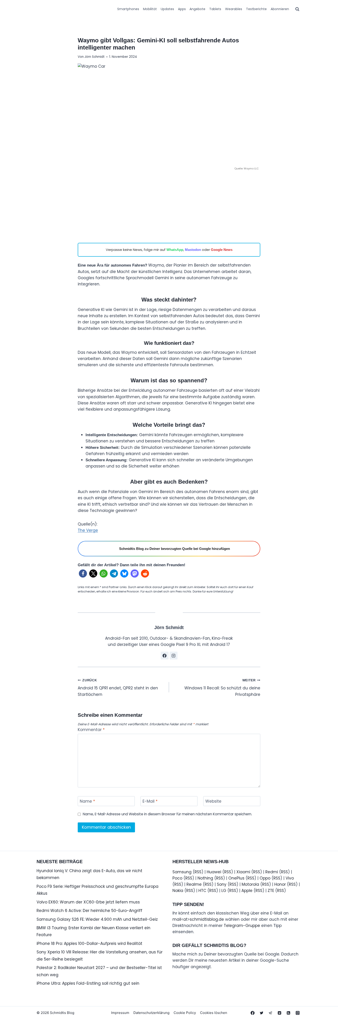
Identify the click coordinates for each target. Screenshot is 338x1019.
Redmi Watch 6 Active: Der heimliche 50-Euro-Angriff (89, 910)
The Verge (88, 530)
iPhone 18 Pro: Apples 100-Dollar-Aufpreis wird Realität (89, 943)
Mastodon (193, 250)
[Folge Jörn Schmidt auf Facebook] (165, 655)
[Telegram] (271, 1013)
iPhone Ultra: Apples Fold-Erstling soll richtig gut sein (88, 983)
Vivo (290, 878)
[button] (83, 573)
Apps (182, 9)
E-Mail (150, 801)
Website (213, 801)
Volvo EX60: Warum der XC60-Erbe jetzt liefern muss (88, 902)
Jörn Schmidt (94, 57)
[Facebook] (253, 1013)
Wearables (233, 9)
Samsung (182, 872)
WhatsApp (174, 250)
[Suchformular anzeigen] (297, 9)
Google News (221, 250)
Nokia (177, 890)
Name (87, 801)
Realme (194, 884)
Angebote (197, 9)
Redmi (271, 872)
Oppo (265, 878)
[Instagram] (297, 1013)
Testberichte (256, 9)
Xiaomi (243, 872)
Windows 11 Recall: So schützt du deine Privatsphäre (222, 688)
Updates (167, 9)
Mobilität (150, 9)
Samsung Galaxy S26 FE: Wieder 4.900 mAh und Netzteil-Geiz (97, 919)
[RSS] (288, 1013)
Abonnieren (280, 9)
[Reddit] (280, 1013)
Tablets (215, 9)
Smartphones (128, 9)
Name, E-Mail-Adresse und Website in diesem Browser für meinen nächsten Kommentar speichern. (167, 814)
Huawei (214, 872)
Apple (246, 890)
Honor (280, 884)
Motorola (250, 884)
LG (223, 890)
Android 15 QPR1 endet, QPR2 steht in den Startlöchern (118, 688)
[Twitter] (262, 1013)
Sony (221, 884)
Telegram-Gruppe (242, 925)
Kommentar (91, 729)
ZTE (271, 890)
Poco (177, 878)
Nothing (205, 878)
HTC (202, 890)
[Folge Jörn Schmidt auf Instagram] (174, 655)
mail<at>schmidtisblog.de (198, 919)
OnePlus (236, 878)
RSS (198, 872)
